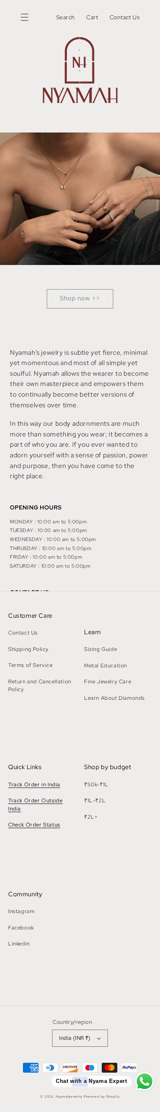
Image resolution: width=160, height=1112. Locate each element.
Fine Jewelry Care (107, 681)
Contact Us (23, 632)
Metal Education (105, 665)
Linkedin (19, 943)
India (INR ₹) (74, 1037)
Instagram (21, 911)
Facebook (21, 927)
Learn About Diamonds (114, 697)
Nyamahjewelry (70, 1096)
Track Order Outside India (35, 804)
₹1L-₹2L (94, 800)
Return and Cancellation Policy (39, 685)
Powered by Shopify (102, 1096)
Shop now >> (80, 298)
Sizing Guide (100, 649)
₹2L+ (91, 816)
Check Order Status (34, 824)
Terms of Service (30, 665)
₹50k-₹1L (96, 784)
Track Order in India (34, 784)
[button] (25, 17)
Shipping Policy (28, 649)
